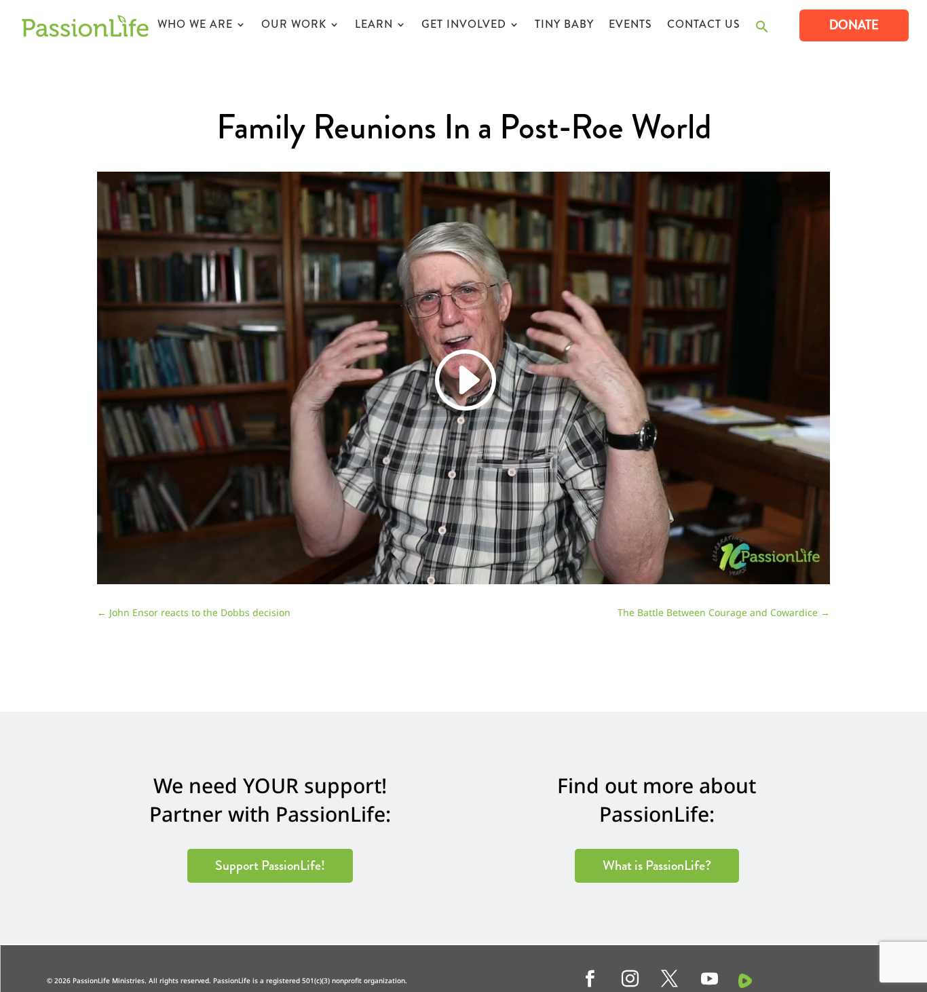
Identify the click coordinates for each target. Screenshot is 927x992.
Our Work (293, 26)
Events (630, 26)
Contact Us (703, 26)
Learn (374, 26)
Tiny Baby (564, 26)
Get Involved (463, 26)
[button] (762, 30)
